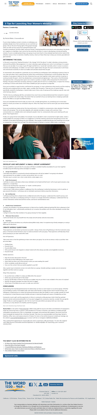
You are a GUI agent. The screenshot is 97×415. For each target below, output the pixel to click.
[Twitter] (88, 38)
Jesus (36, 281)
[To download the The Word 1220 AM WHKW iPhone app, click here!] (89, 27)
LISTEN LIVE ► (28, 3)
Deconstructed (24, 308)
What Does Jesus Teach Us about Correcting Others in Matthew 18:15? (25, 349)
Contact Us (54, 393)
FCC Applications (90, 398)
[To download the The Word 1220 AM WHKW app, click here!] (77, 27)
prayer (12, 187)
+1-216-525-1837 (61, 391)
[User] (40, 385)
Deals (55, 3)
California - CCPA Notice (10, 398)
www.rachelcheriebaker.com (18, 318)
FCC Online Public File (49, 398)
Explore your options (82, 46)
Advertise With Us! (82, 50)
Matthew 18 (6, 211)
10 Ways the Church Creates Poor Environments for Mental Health (24, 343)
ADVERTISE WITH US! (82, 3)
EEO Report (38, 398)
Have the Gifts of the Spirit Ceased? (15, 345)
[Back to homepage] (14, 387)
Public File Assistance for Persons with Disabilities (70, 398)
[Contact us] (45, 385)
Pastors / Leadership (10, 27)
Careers (53, 402)
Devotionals (78, 82)
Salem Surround (46, 402)
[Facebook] (76, 38)
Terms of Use (30, 398)
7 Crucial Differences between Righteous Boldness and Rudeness (23, 347)
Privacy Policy (22, 398)
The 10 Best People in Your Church (14, 350)
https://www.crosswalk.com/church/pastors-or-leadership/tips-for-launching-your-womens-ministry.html (33, 323)
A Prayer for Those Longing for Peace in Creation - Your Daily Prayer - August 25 (81, 87)
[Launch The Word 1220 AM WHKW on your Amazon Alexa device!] (83, 32)
